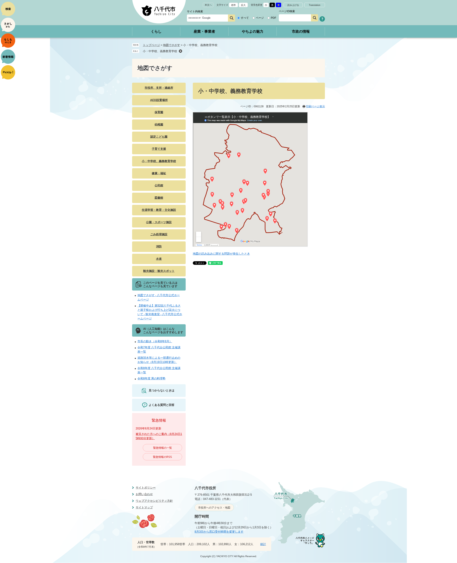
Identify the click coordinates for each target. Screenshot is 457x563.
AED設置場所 (159, 100)
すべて (245, 17)
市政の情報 (301, 31)
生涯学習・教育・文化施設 (159, 209)
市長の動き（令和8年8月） (154, 341)
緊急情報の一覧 (162, 447)
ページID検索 (287, 11)
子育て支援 (159, 148)
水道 (159, 258)
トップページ (151, 45)
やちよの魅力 (252, 31)
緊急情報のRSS (162, 456)
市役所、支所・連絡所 (159, 87)
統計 (263, 544)
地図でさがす (171, 45)
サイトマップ (144, 507)
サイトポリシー (146, 487)
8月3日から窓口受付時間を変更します (219, 531)
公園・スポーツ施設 (159, 222)
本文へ (208, 5)
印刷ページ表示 (315, 106)
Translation (314, 5)
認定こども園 (158, 136)
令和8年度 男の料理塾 (151, 378)
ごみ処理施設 (158, 234)
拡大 (243, 5)
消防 (159, 246)
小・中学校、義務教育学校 (160, 51)
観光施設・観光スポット (159, 270)
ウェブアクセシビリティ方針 (154, 500)
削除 (180, 51)
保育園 (159, 112)
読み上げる (293, 5)
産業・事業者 (204, 31)
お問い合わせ (144, 494)
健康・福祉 (159, 173)
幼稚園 (159, 124)
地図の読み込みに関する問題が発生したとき (221, 253)
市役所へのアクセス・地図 (214, 507)
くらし (156, 31)
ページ (260, 17)
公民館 (159, 185)
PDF (273, 17)
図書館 (159, 197)
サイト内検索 (195, 11)
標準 (233, 5)
